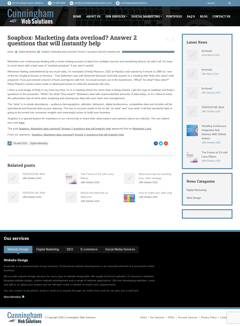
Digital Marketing (27, 51)
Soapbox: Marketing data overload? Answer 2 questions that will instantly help (80, 51)
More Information (12, 296)
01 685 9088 (58, 3)
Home (11, 51)
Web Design (194, 197)
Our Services (157, 317)
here (22, 122)
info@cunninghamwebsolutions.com (93, 3)
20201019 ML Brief (33, 173)
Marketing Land (142, 128)
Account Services (187, 317)
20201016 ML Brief (33, 192)
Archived (207, 50)
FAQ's (171, 317)
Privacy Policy (209, 317)
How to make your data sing (155, 192)
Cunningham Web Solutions (81, 317)
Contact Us (226, 317)
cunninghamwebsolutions (134, 3)
